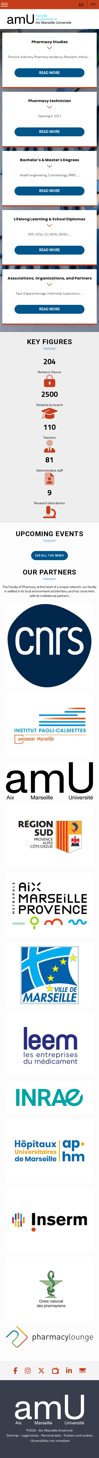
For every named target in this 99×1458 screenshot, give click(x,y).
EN (81, 4)
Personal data (51, 1435)
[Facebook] (15, 1370)
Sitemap (12, 1435)
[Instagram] (27, 1370)
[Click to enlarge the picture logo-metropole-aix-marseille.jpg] (49, 905)
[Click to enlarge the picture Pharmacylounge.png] (49, 1337)
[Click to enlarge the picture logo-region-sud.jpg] (49, 836)
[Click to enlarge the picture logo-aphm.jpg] (49, 1150)
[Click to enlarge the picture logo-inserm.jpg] (49, 1220)
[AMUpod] (55, 1370)
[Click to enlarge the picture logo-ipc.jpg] (49, 725)
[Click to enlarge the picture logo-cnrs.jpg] (49, 645)
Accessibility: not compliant (50, 1440)
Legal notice (29, 1435)
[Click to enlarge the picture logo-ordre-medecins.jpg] (49, 1289)
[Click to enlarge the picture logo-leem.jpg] (49, 1044)
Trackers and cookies (78, 1435)
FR (93, 4)
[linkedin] (69, 1370)
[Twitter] (41, 1370)
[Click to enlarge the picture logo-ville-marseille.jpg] (49, 975)
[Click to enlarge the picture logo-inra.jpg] (49, 1097)
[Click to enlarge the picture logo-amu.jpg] (49, 781)
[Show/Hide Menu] (4, 5)
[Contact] (83, 1370)
